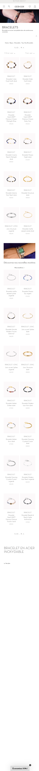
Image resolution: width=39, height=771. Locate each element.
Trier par (29, 53)
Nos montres (19, 268)
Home (7, 43)
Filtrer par (9, 53)
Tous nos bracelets (27, 43)
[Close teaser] (30, 765)
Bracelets (17, 43)
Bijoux (11, 43)
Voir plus (7, 563)
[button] (20, 768)
